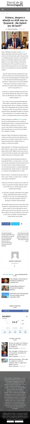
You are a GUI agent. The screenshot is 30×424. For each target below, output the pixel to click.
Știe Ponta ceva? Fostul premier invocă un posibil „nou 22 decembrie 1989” (19, 295)
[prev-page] (13, 301)
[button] (2, 9)
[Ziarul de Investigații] (15, 3)
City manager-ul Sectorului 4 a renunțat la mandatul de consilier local (18, 280)
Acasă (3, 13)
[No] (28, 417)
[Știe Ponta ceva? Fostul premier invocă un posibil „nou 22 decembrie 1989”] (5, 295)
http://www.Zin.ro (15, 263)
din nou (23, 52)
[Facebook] (15, 266)
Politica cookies (19, 421)
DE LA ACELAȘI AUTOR (21, 274)
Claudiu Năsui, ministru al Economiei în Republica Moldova (17, 287)
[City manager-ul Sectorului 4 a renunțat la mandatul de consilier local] (5, 280)
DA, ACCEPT (10, 421)
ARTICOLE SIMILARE (8, 274)
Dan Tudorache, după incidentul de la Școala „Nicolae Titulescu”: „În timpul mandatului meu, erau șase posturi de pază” (22, 237)
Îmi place (25, 310)
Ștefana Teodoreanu (13, 29)
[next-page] (16, 301)
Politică (7, 13)
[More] (21, 223)
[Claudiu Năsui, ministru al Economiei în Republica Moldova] (5, 288)
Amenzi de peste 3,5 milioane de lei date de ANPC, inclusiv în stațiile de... (18, 344)
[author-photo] (15, 259)
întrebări (20, 119)
